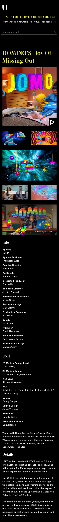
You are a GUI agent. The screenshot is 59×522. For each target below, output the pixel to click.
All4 (12, 433)
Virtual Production (42, 21)
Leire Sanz (16, 443)
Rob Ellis (20, 447)
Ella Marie (40, 436)
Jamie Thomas (34, 440)
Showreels (22, 21)
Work (5, 21)
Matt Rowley (29, 443)
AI (31, 21)
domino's (17, 436)
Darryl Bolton (22, 433)
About (13, 21)
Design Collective (16, 17)
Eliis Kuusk (28, 436)
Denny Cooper (37, 433)
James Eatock (18, 440)
